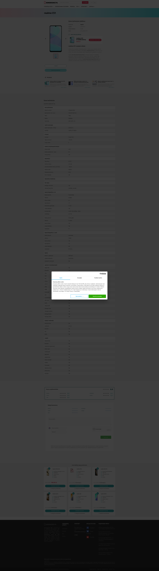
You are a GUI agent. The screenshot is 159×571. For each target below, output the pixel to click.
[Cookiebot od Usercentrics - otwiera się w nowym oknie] (100, 274)
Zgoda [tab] (61, 277)
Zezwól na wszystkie (97, 296)
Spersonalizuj (79, 296)
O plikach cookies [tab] (98, 277)
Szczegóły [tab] (79, 277)
